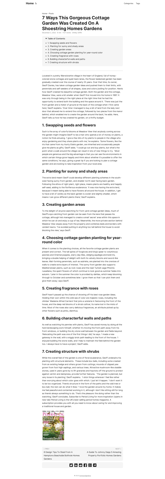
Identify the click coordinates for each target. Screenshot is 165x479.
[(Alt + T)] (36, 3)
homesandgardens (85, 475)
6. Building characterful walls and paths (66, 59)
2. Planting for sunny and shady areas (66, 46)
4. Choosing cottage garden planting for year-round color (75, 52)
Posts (51, 13)
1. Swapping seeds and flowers (62, 43)
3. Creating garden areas (59, 49)
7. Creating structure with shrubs (63, 62)
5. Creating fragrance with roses (63, 56)
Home (30, 3)
